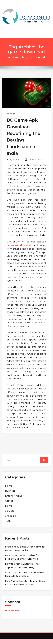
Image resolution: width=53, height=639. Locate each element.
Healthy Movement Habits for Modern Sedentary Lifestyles (22, 557)
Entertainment (13, 495)
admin (16, 159)
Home (15, 57)
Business (10, 490)
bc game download (19, 245)
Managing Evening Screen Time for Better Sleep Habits (25, 548)
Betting (11, 113)
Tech (8, 520)
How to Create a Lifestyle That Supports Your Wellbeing (22, 565)
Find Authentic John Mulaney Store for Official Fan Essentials (25, 583)
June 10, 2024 (35, 159)
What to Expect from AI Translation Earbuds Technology (25, 574)
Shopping (10, 515)
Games (9, 500)
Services (9, 510)
